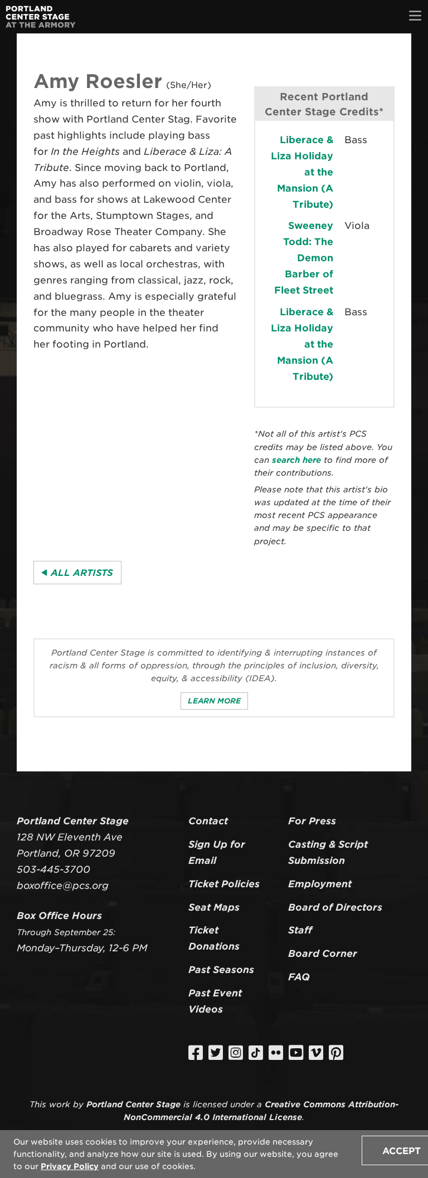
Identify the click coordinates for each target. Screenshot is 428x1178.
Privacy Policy (70, 1166)
